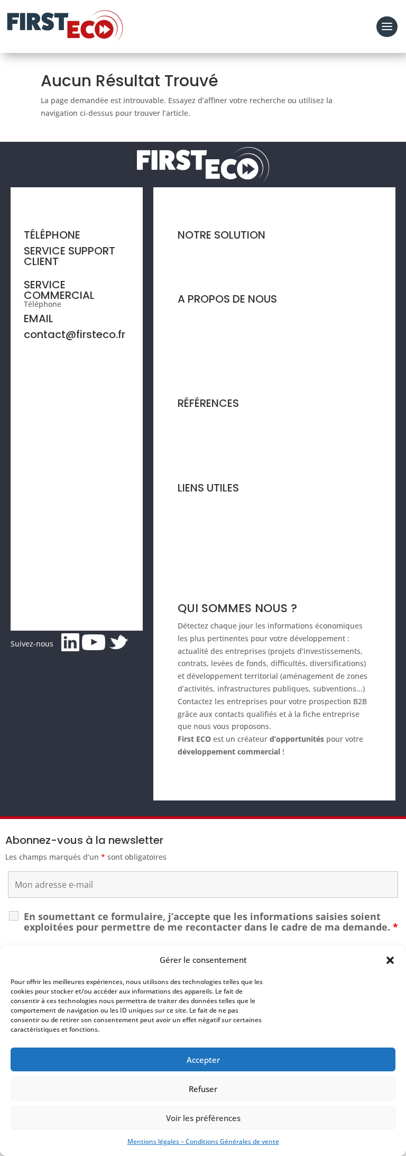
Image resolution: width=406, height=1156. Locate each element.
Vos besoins (199, 271)
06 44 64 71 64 (49, 270)
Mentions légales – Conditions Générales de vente (203, 1141)
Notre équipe (201, 336)
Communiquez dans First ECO (230, 525)
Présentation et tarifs (215, 252)
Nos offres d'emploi (212, 376)
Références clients (210, 420)
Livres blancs (201, 440)
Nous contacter (205, 504)
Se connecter (201, 564)
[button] (390, 960)
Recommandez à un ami (220, 544)
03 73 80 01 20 (88, 304)
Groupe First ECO (208, 356)
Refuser (203, 1089)
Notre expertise (205, 316)
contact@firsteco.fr (74, 334)
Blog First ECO (202, 460)
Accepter (203, 1059)
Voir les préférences (203, 1118)
